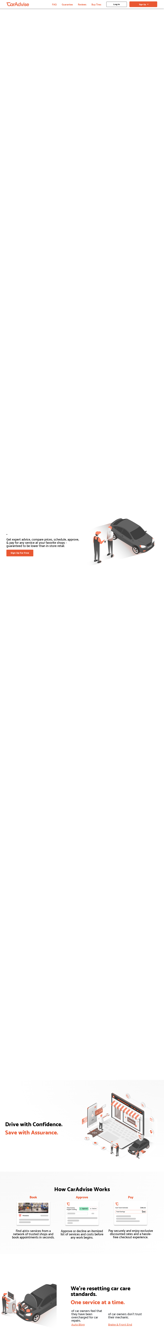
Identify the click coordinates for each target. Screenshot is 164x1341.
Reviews (82, 4)
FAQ (54, 4)
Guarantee (67, 4)
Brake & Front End (120, 1324)
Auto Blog (78, 1324)
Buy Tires (96, 4)
